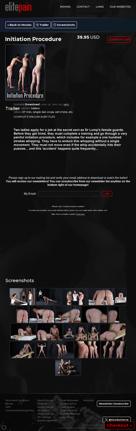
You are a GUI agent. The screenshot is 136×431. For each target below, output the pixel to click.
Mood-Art (89, 400)
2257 (8, 407)
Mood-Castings (46, 413)
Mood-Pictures (46, 400)
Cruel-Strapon (67, 407)
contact (83, 6)
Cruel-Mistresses (69, 400)
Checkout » (119, 425)
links (100, 6)
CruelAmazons (68, 403)
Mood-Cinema (45, 407)
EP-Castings (44, 417)
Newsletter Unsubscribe (114, 403)
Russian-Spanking (47, 420)
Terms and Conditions (17, 400)
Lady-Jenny (66, 417)
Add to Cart (121, 39)
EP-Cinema (44, 410)
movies (65, 6)
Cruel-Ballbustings (70, 413)
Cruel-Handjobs (68, 410)
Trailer (44, 24)
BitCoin (9, 403)
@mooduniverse (118, 419)
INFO (66, 104)
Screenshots (66, 24)
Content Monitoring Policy (19, 410)
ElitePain (42, 403)
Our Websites (120, 6)
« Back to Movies (19, 24)
